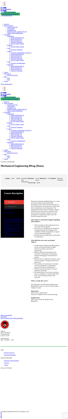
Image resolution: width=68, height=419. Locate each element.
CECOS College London (17, 43)
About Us (6, 24)
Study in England (8, 25)
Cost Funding (10, 28)
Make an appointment (6, 315)
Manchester (10, 64)
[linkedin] (4, 8)
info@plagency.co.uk (6, 344)
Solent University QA (16, 39)
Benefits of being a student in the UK (17, 31)
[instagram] (2, 8)
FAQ (8, 79)
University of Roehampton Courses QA (21, 52)
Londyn (9, 51)
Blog (8, 78)
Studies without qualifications (15, 33)
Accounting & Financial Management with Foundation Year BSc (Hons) (14, 219)
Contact (6, 81)
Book (18, 318)
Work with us (7, 73)
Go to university (9, 209)
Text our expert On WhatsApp (10, 14)
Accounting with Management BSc (13, 234)
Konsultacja (4, 316)
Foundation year (11, 30)
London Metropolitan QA (17, 37)
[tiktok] (3, 8)
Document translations (10, 355)
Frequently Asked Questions (11, 360)
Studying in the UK (12, 27)
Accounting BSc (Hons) (10, 229)
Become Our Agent (12, 75)
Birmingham (10, 36)
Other (5, 76)
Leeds (8, 48)
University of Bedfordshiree (18, 63)
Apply (2, 12)
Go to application (9, 212)
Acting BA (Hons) (9, 235)
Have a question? (7, 318)
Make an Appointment (10, 12)
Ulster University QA (16, 40)
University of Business (16, 42)
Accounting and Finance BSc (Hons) (13, 228)
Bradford (9, 45)
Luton (8, 61)
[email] (5, 8)
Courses (6, 72)
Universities (7, 34)
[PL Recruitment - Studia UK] (6, 15)
